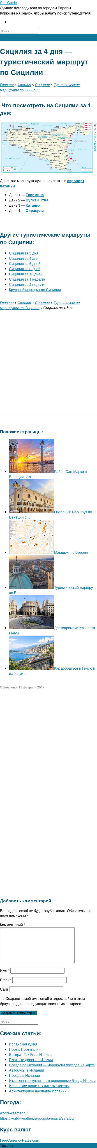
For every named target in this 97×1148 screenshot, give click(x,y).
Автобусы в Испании (26, 1070)
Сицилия (42, 84)
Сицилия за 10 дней (25, 274)
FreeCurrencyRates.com (19, 1140)
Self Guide (8, 2)
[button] (48, 37)
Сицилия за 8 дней (24, 268)
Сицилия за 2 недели (26, 284)
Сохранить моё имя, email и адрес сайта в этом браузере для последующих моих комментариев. (42, 1001)
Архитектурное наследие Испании (38, 1091)
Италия (24, 84)
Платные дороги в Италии (31, 1059)
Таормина (35, 194)
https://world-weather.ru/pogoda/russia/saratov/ (37, 1118)
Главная (7, 84)
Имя (4, 970)
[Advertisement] (48, 362)
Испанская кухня (23, 1044)
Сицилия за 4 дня (23, 258)
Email (6, 979)
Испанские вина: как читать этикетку (39, 1085)
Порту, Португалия (25, 1049)
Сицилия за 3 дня (23, 253)
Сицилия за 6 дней (24, 263)
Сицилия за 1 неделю (27, 279)
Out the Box (23, 1145)
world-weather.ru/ (14, 1113)
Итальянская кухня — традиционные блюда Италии (52, 1080)
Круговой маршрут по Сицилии (35, 289)
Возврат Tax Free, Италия (30, 1054)
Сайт (4, 989)
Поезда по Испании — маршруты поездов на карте (52, 1064)
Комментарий (12, 924)
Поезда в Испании (24, 1075)
